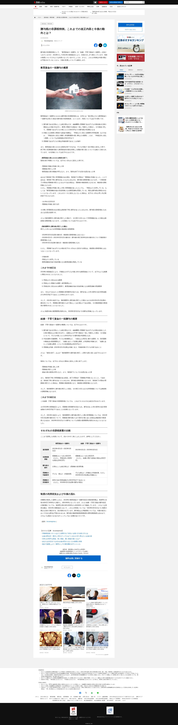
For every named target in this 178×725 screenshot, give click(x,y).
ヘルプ (124, 700)
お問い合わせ (86, 696)
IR (71, 696)
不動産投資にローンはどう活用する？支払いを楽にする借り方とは (65, 533)
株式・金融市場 (54, 6)
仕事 (97, 6)
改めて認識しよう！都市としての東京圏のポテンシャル (61, 544)
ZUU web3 (117, 700)
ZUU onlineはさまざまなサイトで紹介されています (122, 696)
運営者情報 (52, 696)
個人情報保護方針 (88, 700)
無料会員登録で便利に (116, 2)
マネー (64, 6)
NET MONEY (110, 700)
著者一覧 (93, 696)
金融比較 (104, 6)
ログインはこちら (130, 29)
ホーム (37, 696)
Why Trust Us (72, 698)
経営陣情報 (66, 696)
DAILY (121, 70)
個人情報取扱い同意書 (99, 700)
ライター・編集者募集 (102, 696)
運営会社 (59, 696)
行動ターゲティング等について (74, 700)
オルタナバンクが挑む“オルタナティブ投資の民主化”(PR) (75, 12)
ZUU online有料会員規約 (102, 698)
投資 (46, 6)
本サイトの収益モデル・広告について (58, 698)
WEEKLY (130, 70)
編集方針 (80, 698)
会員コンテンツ (121, 6)
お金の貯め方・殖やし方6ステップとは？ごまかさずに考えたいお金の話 (67, 536)
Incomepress (48, 41)
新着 (40, 6)
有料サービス (103, 2)
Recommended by (100, 654)
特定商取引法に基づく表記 (59, 700)
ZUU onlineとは (44, 696)
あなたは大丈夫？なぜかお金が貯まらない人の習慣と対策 (62, 541)
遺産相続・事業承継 (47, 23)
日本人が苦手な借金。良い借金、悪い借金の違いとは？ (61, 539)
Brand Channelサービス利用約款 (130, 698)
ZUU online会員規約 (89, 698)
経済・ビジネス (79, 6)
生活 (111, 6)
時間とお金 (90, 6)
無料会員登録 (130, 25)
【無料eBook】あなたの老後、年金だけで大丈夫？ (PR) (104, 12)
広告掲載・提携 (77, 696)
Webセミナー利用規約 (115, 698)
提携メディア (139, 696)
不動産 (71, 6)
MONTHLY (140, 70)
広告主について (44, 698)
